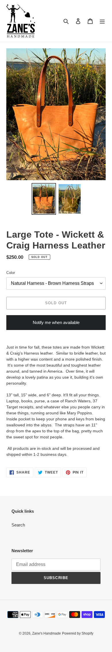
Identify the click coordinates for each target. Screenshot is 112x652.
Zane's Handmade (46, 633)
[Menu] (102, 21)
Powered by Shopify (77, 633)
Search (18, 524)
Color (10, 273)
